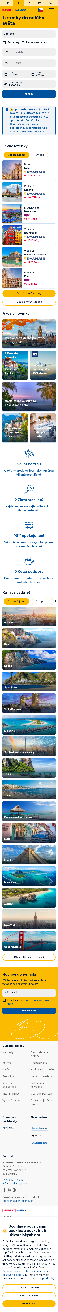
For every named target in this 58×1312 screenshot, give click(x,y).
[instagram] (14, 1190)
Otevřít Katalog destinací (29, 957)
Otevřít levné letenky (29, 293)
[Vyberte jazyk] (40, 10)
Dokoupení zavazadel (37, 1085)
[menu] (51, 10)
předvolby (48, 1279)
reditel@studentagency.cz (17, 1201)
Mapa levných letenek (29, 302)
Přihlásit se (29, 1011)
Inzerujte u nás (10, 1094)
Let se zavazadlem (37, 42)
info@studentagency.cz (16, 1184)
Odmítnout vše (29, 1296)
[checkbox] (4, 42)
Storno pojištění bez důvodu (43, 1102)
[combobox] (29, 52)
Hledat (29, 94)
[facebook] (4, 1190)
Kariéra (6, 1063)
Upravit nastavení (29, 1288)
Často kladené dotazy (39, 1054)
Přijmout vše (29, 1304)
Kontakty (7, 1052)
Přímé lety (13, 42)
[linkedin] (9, 1190)
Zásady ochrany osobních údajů (21, 1271)
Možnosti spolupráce (9, 1085)
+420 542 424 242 (13, 1180)
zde (42, 132)
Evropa (40, 155)
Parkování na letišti (42, 1070)
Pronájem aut (39, 1063)
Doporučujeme (16, 155)
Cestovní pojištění (41, 1094)
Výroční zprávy (11, 1100)
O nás (5, 1070)
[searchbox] (29, 52)
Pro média (8, 1076)
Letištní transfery (41, 1076)
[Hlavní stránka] (14, 10)
